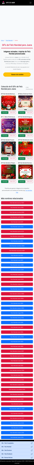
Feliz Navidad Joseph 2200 (17, 432)
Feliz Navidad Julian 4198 (17, 270)
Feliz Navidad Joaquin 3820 (17, 308)
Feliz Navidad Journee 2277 (17, 418)
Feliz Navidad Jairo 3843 (17, 303)
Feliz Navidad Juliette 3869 (17, 294)
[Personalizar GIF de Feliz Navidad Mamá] (8, 102)
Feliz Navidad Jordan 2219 (17, 423)
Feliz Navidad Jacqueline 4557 (17, 250)
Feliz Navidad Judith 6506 (17, 217)
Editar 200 (12, 112)
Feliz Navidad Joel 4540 (17, 255)
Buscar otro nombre (17, 74)
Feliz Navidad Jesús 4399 (17, 265)
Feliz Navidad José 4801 (17, 241)
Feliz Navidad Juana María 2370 (17, 389)
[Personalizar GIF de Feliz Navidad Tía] (8, 148)
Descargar (5, 112)
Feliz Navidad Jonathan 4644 (17, 246)
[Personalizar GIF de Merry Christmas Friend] (25, 102)
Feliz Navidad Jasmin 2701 (17, 356)
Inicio (2, 40)
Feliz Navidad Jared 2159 (17, 437)
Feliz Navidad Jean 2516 (17, 375)
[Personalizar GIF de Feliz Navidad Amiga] (25, 125)
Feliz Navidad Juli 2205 (17, 428)
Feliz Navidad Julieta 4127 (17, 284)
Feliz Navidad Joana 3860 (17, 298)
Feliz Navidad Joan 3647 (17, 327)
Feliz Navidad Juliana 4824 (17, 236)
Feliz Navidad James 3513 (17, 337)
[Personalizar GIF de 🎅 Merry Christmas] (8, 125)
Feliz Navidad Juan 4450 (17, 260)
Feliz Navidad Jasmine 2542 (17, 370)
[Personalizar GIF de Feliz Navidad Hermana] (25, 171)
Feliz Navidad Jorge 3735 (17, 313)
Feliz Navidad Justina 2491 (17, 380)
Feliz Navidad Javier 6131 (17, 226)
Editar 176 (29, 135)
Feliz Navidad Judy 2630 (17, 361)
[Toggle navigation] (30, 2)
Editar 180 (12, 135)
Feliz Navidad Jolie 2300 (17, 413)
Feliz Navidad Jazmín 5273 (17, 231)
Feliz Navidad (9, 40)
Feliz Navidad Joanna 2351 (17, 394)
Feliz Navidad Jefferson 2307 (17, 408)
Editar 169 (12, 158)
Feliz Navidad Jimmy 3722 (17, 317)
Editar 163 (12, 181)
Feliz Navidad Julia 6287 (17, 222)
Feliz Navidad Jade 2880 (17, 346)
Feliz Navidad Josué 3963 (17, 289)
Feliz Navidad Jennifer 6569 (17, 212)
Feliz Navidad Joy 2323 (17, 404)
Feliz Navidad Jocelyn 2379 (17, 384)
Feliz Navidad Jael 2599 (17, 365)
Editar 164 (29, 158)
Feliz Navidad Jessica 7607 (17, 203)
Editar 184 (29, 112)
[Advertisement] (17, 22)
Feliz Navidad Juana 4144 (17, 274)
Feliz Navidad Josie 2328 (17, 399)
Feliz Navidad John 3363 (17, 341)
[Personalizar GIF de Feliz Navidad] (25, 148)
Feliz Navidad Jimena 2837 (17, 351)
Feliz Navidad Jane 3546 (17, 332)
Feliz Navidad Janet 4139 (17, 279)
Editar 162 (29, 181)
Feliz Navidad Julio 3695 (17, 322)
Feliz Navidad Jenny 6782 (17, 207)
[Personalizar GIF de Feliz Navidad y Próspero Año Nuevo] (8, 171)
